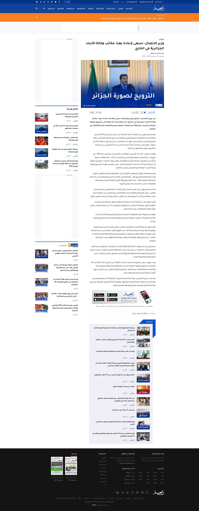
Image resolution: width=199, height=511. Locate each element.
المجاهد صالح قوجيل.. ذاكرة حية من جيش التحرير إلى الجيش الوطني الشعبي (65, 253)
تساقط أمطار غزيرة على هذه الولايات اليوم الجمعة (65, 151)
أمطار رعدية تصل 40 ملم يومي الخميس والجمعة (67, 115)
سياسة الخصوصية (99, 498)
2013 (162, 479)
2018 (140, 473)
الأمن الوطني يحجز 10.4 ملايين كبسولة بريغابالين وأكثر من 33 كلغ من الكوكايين (113, 435)
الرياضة (90, 9)
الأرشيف (87, 498)
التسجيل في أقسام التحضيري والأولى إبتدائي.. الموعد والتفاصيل (115, 341)
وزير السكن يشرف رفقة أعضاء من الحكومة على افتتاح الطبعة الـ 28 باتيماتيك (65, 282)
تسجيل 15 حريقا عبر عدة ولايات (123, 410)
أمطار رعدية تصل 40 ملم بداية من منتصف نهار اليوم (65, 127)
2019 (147, 473)
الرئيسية (129, 9)
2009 (162, 483)
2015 (147, 476)
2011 (148, 479)
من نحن (119, 498)
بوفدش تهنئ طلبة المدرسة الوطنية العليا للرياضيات (115, 351)
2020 (155, 473)
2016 (155, 476)
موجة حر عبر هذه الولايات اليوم (124, 387)
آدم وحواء (51, 9)
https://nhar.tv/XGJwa (140, 314)
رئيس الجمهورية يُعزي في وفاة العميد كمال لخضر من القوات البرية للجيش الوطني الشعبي (115, 364)
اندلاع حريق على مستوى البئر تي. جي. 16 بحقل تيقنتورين (114, 375)
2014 (140, 476)
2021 (162, 473)
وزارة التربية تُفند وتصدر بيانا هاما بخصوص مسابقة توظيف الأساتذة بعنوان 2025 (65, 163)
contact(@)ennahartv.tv (127, 463)
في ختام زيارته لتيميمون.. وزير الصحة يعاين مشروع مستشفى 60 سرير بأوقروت (116, 400)
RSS (79, 498)
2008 (155, 483)
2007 (147, 483)
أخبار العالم (81, 9)
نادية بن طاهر (155, 53)
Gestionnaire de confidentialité (65, 498)
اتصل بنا (111, 498)
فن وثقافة (70, 9)
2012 (155, 479)
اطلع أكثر (63, 245)
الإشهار (127, 498)
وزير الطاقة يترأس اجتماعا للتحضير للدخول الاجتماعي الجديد (115, 423)
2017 (162, 476)
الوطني (120, 9)
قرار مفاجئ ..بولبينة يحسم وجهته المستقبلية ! (66, 139)
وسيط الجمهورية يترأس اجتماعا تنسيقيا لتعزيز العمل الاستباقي (114, 329)
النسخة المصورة (138, 498)
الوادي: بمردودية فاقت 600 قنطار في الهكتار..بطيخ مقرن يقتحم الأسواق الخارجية (65, 308)
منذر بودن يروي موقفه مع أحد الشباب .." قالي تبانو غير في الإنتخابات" (64, 295)
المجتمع (61, 9)
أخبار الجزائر (111, 9)
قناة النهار (100, 9)
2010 (140, 479)
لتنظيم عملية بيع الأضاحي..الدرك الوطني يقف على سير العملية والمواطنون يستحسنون (66, 267)
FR (44, 9)
